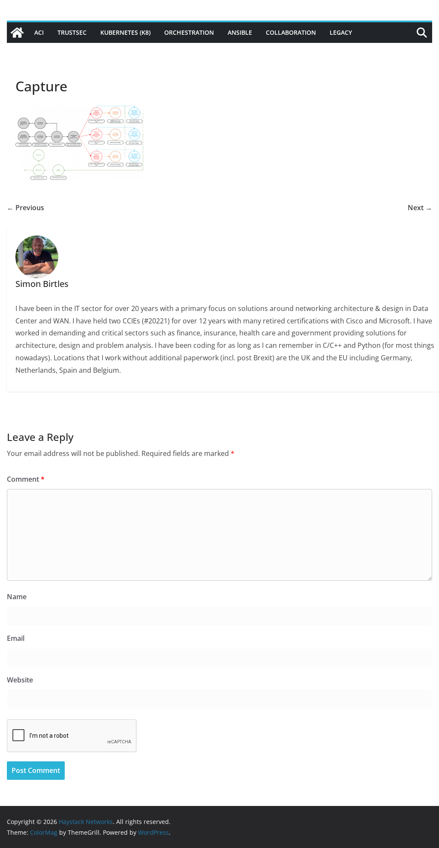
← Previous (25, 207)
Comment (26, 479)
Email (15, 638)
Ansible (240, 32)
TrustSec (72, 32)
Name (17, 596)
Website (20, 680)
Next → (420, 207)
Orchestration (189, 32)
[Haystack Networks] (17, 32)
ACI (39, 32)
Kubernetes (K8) (125, 32)
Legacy (341, 32)
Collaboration (291, 32)
